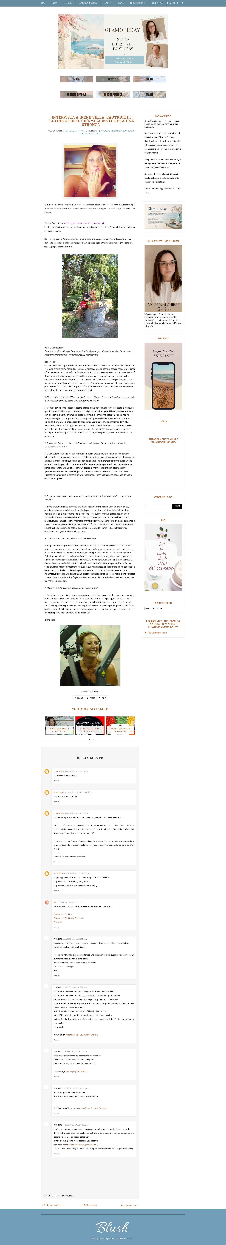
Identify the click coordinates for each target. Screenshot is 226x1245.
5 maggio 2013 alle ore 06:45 (78, 873)
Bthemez (130, 1239)
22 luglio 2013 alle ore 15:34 (75, 939)
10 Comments (91, 131)
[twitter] (170, 3)
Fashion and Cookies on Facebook (68, 918)
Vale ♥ (56, 902)
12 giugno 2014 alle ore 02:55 (75, 1052)
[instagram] (174, 3)
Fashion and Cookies (63, 914)
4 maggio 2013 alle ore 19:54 (79, 792)
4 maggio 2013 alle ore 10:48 (75, 771)
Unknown (58, 771)
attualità (105, 131)
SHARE (80, 698)
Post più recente (52, 1205)
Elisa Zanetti (60, 873)
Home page (92, 1205)
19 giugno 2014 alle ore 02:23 (75, 1125)
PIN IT (103, 698)
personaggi (89, 134)
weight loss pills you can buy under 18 (82, 1035)
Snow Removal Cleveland (96, 1108)
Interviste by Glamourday (122, 131)
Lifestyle (68, 3)
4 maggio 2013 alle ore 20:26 (75, 813)
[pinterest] (177, 3)
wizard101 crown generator (81, 1145)
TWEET (92, 698)
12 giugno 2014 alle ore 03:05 (75, 1088)
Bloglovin (58, 922)
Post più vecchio (128, 1205)
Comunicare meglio (88, 3)
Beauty (107, 3)
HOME (42, 3)
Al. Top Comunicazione (156, 633)
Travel (120, 3)
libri (80, 134)
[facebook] (167, 3)
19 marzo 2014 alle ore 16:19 (75, 987)
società (99, 134)
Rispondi (57, 780)
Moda (54, 3)
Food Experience (137, 3)
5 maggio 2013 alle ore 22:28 (72, 902)
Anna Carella (60, 792)
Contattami (157, 3)
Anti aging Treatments (77, 1072)
